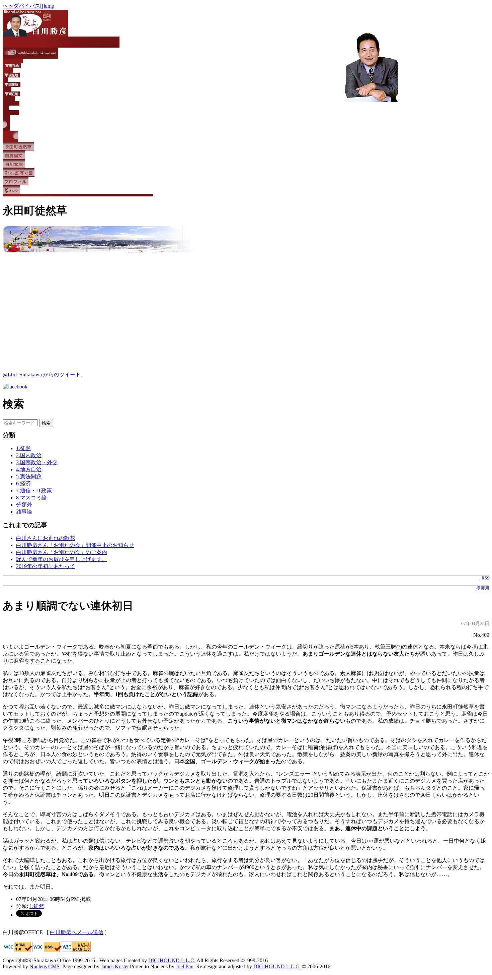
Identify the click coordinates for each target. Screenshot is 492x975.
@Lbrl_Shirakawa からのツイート (42, 374)
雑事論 (24, 511)
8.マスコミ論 (31, 497)
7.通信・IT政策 (34, 490)
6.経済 (23, 483)
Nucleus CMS (44, 966)
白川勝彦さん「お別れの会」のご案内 (61, 552)
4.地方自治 (29, 469)
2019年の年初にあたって (45, 566)
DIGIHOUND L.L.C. (171, 960)
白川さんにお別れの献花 (45, 538)
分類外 (24, 504)
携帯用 (482, 588)
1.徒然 (23, 448)
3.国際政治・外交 (37, 462)
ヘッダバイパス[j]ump (28, 6)
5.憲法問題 (29, 476)
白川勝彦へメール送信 (76, 932)
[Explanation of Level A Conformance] (76, 950)
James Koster (115, 966)
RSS (485, 578)
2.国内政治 (29, 455)
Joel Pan (184, 966)
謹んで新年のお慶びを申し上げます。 (61, 559)
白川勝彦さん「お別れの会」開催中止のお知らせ (75, 545)
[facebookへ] (15, 386)
